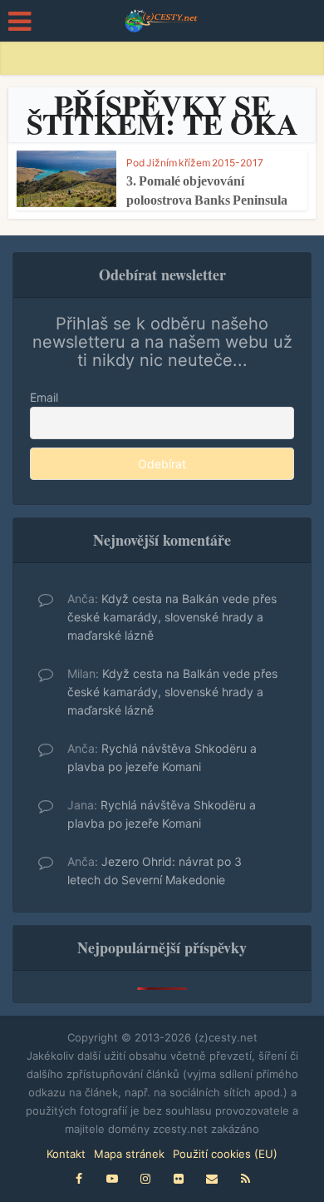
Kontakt (66, 1153)
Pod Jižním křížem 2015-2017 (194, 162)
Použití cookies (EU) (225, 1153)
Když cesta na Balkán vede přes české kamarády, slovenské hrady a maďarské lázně (172, 616)
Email (44, 397)
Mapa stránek (129, 1153)
